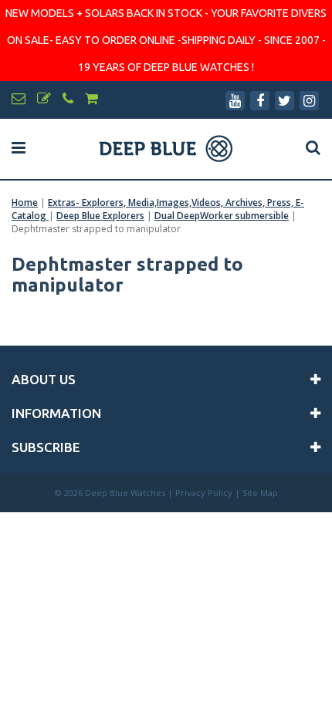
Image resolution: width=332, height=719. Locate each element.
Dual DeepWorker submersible (221, 215)
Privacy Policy (203, 492)
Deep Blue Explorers (100, 215)
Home (25, 202)
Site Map (260, 492)
